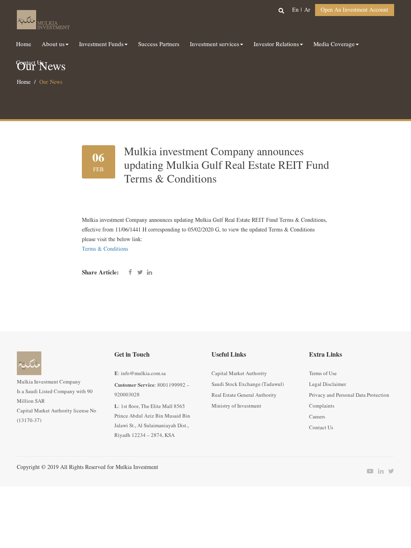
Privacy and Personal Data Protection (349, 395)
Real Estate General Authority (244, 395)
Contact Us (321, 428)
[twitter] (389, 471)
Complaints (321, 406)
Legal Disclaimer (327, 384)
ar (307, 10)
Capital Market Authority (239, 373)
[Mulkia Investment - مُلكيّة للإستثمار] (43, 18)
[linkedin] (378, 471)
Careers (317, 417)
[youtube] (368, 471)
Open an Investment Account (354, 10)
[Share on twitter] (140, 273)
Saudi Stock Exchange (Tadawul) (248, 384)
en (295, 10)
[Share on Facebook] (130, 273)
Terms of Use (323, 373)
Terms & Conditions (105, 249)
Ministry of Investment (236, 406)
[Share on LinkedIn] (150, 273)
